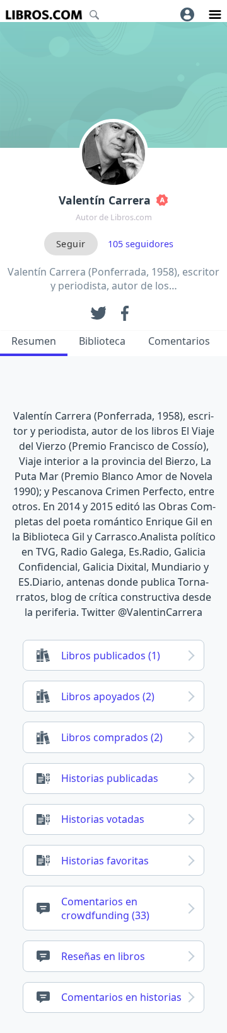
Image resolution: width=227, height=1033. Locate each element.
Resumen (33, 341)
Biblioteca (102, 341)
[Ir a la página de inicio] (44, 14)
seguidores (140, 244)
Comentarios (179, 341)
